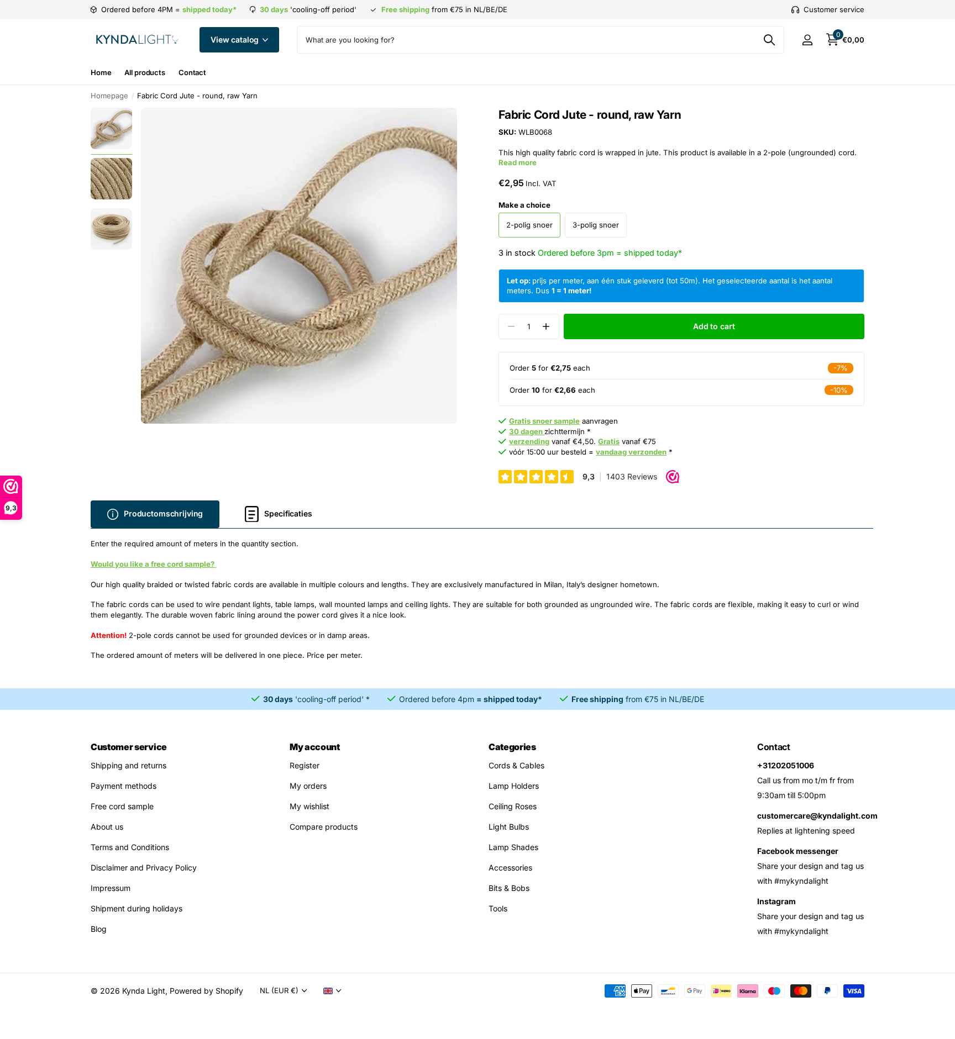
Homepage (109, 95)
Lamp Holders (514, 785)
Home (101, 72)
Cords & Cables (516, 765)
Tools (498, 908)
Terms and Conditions (130, 847)
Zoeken (769, 40)
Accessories (510, 867)
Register (304, 765)
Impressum (110, 888)
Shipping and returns (128, 765)
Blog (99, 928)
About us (107, 826)
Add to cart (713, 326)
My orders (308, 785)
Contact (192, 72)
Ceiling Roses (513, 806)
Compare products (324, 826)
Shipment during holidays (136, 908)
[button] (546, 327)
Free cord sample (122, 806)
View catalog (236, 39)
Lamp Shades (513, 847)
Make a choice (524, 205)
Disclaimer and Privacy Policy (144, 867)
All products (144, 72)
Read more (518, 162)
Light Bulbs (509, 826)
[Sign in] (807, 40)
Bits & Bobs (509, 888)
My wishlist (309, 806)
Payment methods (123, 785)
